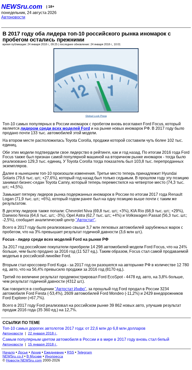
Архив (36, 352)
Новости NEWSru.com (24, 360)
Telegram (84, 352)
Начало (8, 352)
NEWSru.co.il (12, 356)
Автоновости (13, 17)
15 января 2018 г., (43, 344)
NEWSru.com (21, 6)
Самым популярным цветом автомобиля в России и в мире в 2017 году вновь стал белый (85, 339)
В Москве (34, 356)
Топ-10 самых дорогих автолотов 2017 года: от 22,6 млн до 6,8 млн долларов (74, 328)
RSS (70, 352)
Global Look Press (96, 115)
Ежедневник (54, 352)
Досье (23, 352)
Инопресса (54, 356)
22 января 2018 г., (43, 333)
